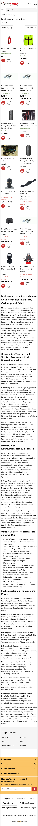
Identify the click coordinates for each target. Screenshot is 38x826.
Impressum (8, 798)
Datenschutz (20, 798)
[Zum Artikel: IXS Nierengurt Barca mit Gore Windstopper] (28, 183)
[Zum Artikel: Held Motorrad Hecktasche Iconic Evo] (9, 220)
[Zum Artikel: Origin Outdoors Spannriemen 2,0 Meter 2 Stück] (28, 220)
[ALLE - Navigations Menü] (2, 10)
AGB (30, 798)
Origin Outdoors (8, 745)
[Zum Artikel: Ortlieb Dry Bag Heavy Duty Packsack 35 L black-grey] (28, 150)
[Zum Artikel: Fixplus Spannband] (9, 40)
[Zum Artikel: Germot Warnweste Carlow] (28, 40)
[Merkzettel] (29, 4)
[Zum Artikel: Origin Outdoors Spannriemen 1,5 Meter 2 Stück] (28, 76)
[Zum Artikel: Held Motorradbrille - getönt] (9, 150)
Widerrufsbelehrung (9, 803)
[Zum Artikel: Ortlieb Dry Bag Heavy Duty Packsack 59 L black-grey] (9, 115)
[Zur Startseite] (9, 4)
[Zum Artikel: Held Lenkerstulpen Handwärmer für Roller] (28, 258)
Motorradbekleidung (8, 15)
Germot (23, 737)
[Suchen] (8, 10)
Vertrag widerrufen (9, 808)
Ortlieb (23, 745)
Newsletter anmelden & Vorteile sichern (16, 784)
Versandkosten (31, 815)
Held (4, 741)
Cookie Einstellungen (28, 808)
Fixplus (5, 737)
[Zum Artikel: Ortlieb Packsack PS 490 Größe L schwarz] (28, 115)
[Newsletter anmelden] (34, 789)
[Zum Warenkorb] (35, 4)
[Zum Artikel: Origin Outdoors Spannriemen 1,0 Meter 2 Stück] (9, 76)
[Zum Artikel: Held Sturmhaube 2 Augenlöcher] (9, 183)
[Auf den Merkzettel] (9, 60)
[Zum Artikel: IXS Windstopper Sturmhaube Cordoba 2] (9, 258)
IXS (21, 741)
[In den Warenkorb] (3, 60)
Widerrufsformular (27, 803)
